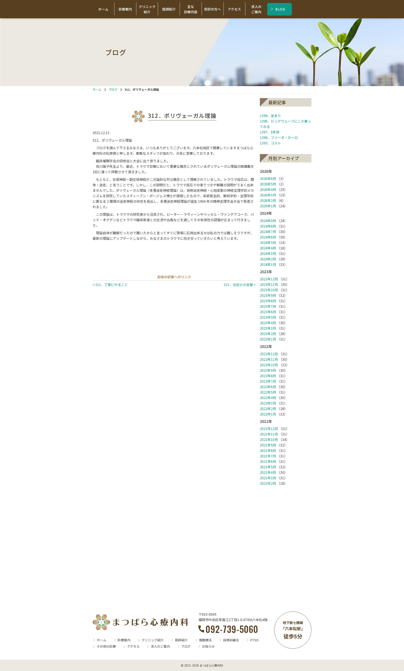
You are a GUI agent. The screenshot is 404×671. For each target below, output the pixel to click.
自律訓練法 (231, 640)
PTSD (254, 640)
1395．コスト (270, 142)
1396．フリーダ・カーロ (279, 137)
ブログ (113, 89)
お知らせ (208, 646)
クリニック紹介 (147, 9)
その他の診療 (106, 646)
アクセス (234, 9)
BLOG (280, 9)
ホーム (103, 9)
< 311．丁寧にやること (110, 284)
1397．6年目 (269, 131)
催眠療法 (205, 640)
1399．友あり (270, 115)
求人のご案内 (256, 9)
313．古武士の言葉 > (240, 284)
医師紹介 (169, 9)
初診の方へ (212, 9)
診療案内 (125, 9)
